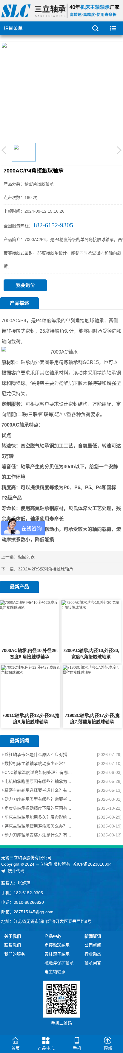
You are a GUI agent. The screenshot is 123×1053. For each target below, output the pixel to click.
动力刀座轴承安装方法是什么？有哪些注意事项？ (39, 835)
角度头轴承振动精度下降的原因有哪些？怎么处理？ (39, 808)
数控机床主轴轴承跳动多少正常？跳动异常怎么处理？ (39, 763)
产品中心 (52, 936)
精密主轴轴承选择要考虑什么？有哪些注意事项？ (39, 790)
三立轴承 (44, 864)
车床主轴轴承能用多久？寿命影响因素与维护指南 (39, 817)
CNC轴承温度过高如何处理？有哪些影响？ (39, 772)
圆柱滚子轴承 (57, 954)
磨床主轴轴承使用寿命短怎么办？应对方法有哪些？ (39, 826)
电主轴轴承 (54, 971)
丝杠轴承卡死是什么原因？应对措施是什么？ (39, 754)
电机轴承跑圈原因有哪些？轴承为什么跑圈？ (39, 781)
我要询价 (25, 285)
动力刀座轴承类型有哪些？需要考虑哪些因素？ (39, 799)
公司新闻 (92, 945)
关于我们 (12, 936)
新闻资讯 (92, 936)
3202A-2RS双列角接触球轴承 (45, 569)
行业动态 (92, 954)
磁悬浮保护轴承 (59, 962)
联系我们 (12, 945)
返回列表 (26, 556)
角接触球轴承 (57, 945)
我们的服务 (14, 954)
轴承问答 (92, 962)
